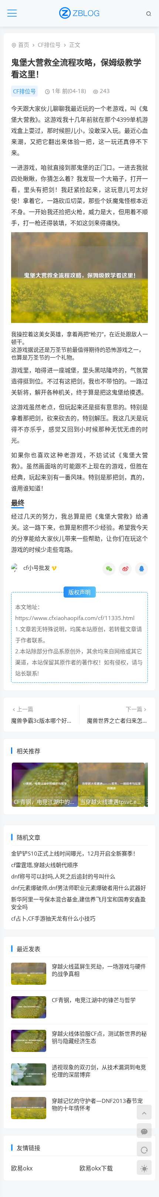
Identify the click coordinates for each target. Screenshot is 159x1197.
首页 (23, 44)
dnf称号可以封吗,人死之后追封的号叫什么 (63, 876)
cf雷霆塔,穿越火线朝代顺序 (44, 864)
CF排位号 (49, 44)
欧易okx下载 (96, 1168)
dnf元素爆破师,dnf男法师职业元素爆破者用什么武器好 (78, 887)
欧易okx (22, 1168)
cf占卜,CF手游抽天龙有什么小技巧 (53, 918)
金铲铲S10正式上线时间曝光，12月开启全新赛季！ (74, 853)
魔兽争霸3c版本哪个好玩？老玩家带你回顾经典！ (72, 720)
